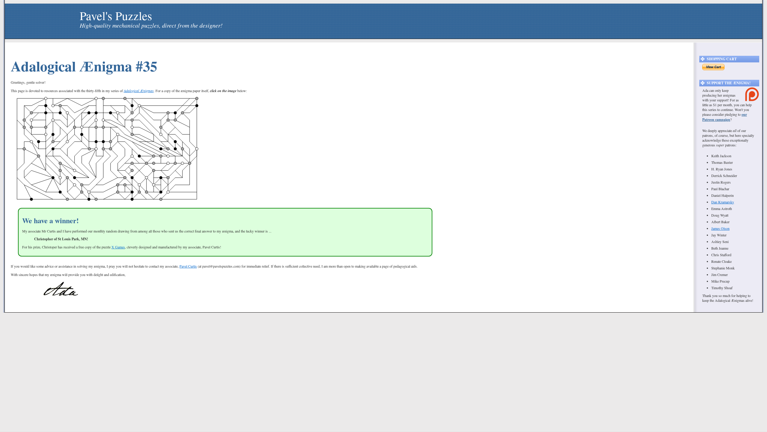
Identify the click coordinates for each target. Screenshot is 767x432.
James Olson (720, 228)
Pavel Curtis (188, 266)
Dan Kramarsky (722, 202)
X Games (118, 246)
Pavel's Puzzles (116, 15)
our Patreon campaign (724, 117)
